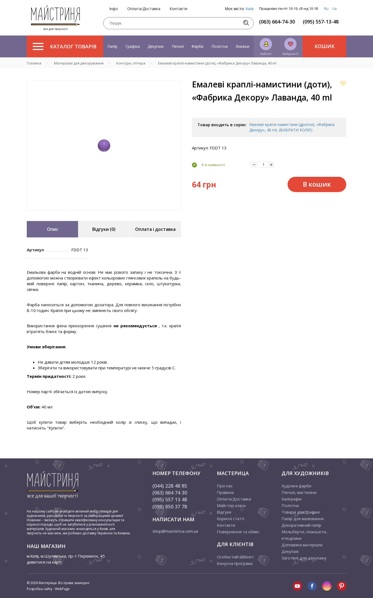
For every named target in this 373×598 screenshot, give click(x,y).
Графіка (132, 46)
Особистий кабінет (235, 556)
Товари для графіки (301, 512)
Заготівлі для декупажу (304, 558)
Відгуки (224, 512)
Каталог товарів (73, 46)
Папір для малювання (303, 518)
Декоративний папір (301, 525)
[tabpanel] (104, 145)
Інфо (113, 9)
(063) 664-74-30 (277, 21)
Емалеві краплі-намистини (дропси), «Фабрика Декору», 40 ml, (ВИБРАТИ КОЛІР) (291, 127)
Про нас (225, 485)
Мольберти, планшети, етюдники (304, 535)
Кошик (324, 46)
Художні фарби (296, 485)
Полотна (219, 46)
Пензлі (178, 46)
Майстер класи (231, 505)
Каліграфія (291, 499)
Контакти (178, 9)
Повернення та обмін (238, 531)
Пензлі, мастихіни (299, 492)
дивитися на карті (44, 562)
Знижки (242, 46)
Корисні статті (230, 518)
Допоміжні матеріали (302, 544)
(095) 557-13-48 (321, 21)
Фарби (197, 46)
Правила (225, 492)
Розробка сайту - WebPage (48, 589)
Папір (112, 46)
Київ (250, 8)
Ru (326, 8)
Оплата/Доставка (143, 9)
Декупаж (156, 46)
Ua (334, 8)
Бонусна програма (235, 563)
